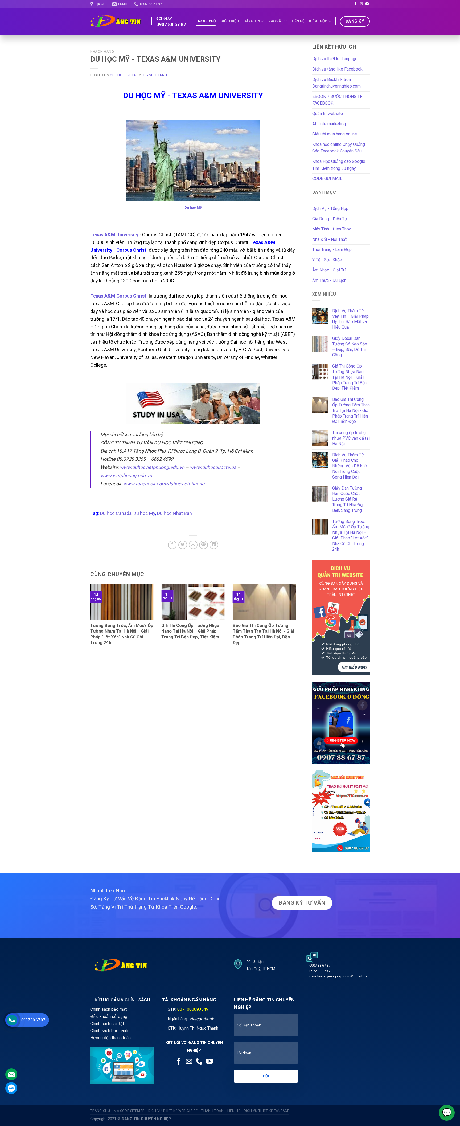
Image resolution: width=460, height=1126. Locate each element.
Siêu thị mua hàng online (334, 134)
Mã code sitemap (129, 1111)
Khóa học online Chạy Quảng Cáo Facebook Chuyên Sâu (338, 148)
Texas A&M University (114, 234)
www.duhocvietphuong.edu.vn (152, 467)
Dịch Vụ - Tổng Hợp (330, 208)
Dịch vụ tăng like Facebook (337, 69)
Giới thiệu (229, 21)
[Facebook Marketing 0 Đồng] (341, 722)
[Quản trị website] (341, 617)
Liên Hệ (298, 21)
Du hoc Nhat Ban (174, 513)
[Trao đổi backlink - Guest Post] (341, 811)
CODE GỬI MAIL (327, 178)
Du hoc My (144, 513)
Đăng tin (252, 21)
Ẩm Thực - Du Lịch (329, 280)
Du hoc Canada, (116, 513)
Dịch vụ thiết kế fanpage (266, 1111)
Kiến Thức (318, 21)
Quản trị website (327, 113)
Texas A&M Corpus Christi (119, 296)
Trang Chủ (206, 21)
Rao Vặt (275, 21)
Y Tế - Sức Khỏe (327, 259)
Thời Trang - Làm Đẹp (332, 249)
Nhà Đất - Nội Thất (329, 239)
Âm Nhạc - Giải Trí (329, 270)
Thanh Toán (212, 1111)
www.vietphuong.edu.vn (126, 475)
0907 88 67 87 (33, 1020)
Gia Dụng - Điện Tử (329, 218)
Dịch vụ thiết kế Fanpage (335, 58)
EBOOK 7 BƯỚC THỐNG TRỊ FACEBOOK (338, 100)
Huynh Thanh (154, 75)
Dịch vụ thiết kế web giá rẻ (173, 1111)
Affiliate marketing (329, 123)
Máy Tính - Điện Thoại (332, 229)
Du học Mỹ (193, 207)
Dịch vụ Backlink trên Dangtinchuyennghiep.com (336, 83)
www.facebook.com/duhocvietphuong (163, 483)
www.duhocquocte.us (213, 467)
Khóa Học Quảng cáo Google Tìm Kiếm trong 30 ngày (338, 165)
